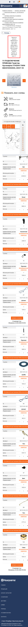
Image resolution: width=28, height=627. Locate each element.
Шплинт (23, 301)
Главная (3, 585)
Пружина (23, 266)
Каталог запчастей (20, 10)
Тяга (23, 444)
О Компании (4, 597)
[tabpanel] (14, 80)
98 (22, 148)
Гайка (23, 548)
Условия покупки (6, 613)
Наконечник (23, 232)
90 (22, 142)
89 (22, 140)
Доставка (9, 2)
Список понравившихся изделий (18, 2)
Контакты (14, 2)
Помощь (3, 609)
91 (22, 144)
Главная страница (7, 10)
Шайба (24, 375)
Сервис (3, 605)
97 (22, 146)
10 (22, 134)
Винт (23, 478)
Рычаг (23, 197)
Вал (24, 167)
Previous (3, 80)
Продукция (4, 589)
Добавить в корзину (17, 318)
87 (22, 136)
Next (24, 80)
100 (23, 150)
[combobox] (14, 121)
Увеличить (14, 87)
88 (22, 138)
